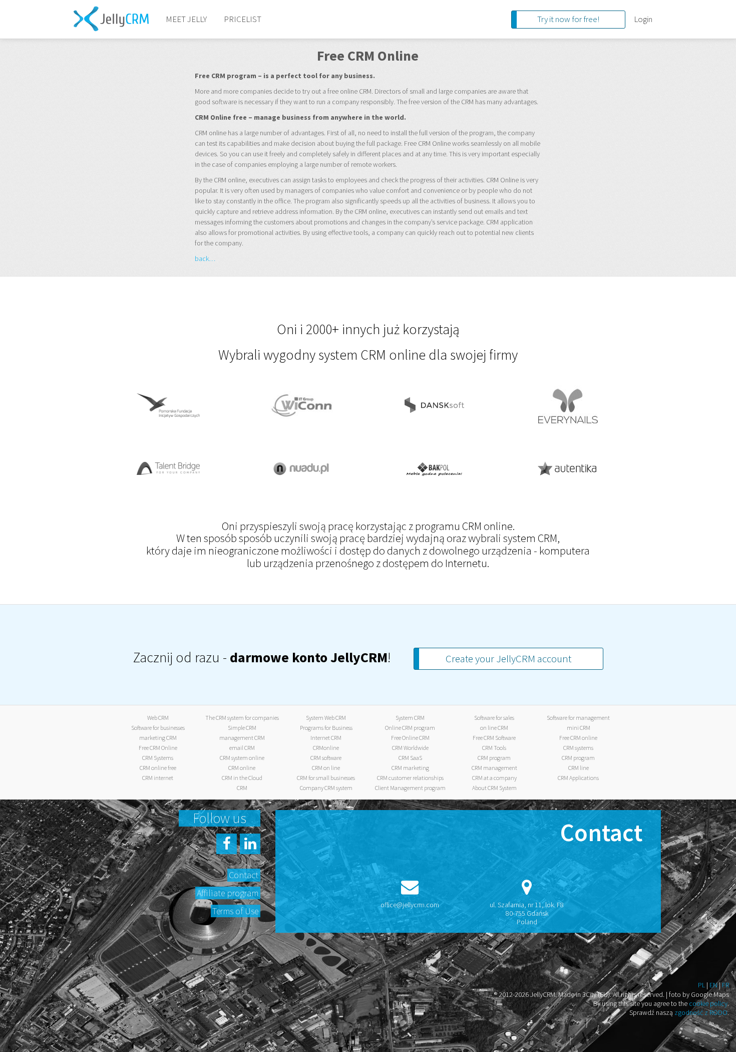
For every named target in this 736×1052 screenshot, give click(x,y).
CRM (242, 788)
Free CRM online (578, 737)
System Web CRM (326, 717)
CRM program (494, 757)
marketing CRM (158, 737)
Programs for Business (326, 727)
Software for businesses (158, 727)
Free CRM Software (494, 737)
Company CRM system (326, 788)
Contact (243, 875)
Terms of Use (235, 911)
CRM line (578, 767)
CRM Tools (494, 747)
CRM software (325, 757)
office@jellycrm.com (410, 904)
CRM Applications (578, 777)
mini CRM (578, 727)
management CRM (242, 737)
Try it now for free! (568, 19)
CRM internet (157, 777)
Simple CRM (242, 727)
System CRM (410, 717)
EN (713, 984)
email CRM (242, 747)
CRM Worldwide (410, 747)
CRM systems (578, 747)
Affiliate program (227, 893)
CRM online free (158, 767)
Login (643, 19)
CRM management (494, 767)
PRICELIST (242, 19)
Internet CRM (325, 737)
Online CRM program (410, 727)
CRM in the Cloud (242, 777)
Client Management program (410, 788)
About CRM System (494, 788)
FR (725, 984)
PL (701, 984)
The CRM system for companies (242, 717)
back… (205, 258)
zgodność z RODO (700, 1012)
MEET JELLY (186, 19)
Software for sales (494, 717)
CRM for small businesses (326, 777)
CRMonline (326, 747)
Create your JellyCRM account (508, 658)
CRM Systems (157, 757)
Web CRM (158, 717)
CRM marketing (410, 767)
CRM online (241, 767)
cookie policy (708, 1003)
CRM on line (326, 767)
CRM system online (242, 757)
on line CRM (494, 727)
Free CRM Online (158, 747)
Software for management (578, 717)
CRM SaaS (410, 757)
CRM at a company (494, 777)
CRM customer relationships (410, 777)
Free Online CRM (410, 737)
